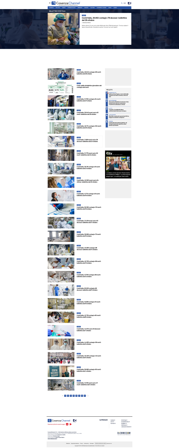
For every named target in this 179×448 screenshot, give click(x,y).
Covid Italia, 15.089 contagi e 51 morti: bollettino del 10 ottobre (88, 302)
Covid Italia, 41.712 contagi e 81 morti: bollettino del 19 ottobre (88, 194)
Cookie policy (86, 443)
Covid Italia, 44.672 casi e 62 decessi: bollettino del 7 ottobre (89, 329)
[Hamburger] (48, 2)
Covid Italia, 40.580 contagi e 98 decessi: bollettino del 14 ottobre (87, 248)
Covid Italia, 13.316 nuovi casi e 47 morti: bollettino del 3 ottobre (87, 383)
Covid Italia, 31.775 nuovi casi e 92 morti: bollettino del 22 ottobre (87, 154)
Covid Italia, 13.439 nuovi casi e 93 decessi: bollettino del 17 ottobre (87, 221)
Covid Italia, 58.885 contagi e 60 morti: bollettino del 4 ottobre (89, 370)
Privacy (81, 443)
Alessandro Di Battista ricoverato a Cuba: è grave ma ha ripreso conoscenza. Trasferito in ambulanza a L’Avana (119, 103)
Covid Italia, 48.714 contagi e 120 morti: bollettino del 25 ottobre (89, 127)
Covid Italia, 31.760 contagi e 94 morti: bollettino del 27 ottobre (89, 100)
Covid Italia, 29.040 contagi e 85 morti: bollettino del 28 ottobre (89, 73)
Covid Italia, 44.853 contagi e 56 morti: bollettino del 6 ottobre (89, 343)
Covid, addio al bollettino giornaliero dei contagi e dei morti (89, 86)
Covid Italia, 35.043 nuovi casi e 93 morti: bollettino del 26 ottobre (87, 113)
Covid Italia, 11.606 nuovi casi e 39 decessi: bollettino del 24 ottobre (87, 140)
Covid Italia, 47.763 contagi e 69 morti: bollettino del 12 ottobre (89, 275)
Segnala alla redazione (75, 443)
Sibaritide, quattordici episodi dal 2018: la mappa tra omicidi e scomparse (119, 116)
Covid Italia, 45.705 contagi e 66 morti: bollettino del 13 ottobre (89, 262)
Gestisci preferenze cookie (100, 443)
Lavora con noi (109, 443)
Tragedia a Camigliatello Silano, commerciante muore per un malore (117, 110)
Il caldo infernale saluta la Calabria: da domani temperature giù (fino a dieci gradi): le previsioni (118, 124)
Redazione (68, 443)
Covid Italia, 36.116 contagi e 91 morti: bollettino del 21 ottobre (88, 167)
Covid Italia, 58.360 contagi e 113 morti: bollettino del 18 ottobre (89, 208)
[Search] (122, 3)
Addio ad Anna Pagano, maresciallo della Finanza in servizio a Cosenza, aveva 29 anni (118, 95)
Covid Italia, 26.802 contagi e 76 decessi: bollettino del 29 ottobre (104, 19)
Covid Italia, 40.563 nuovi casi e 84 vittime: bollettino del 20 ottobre (88, 181)
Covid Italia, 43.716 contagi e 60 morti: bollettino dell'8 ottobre (89, 316)
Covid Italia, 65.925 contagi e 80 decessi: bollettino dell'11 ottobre (87, 289)
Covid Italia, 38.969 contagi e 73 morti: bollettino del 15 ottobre (89, 235)
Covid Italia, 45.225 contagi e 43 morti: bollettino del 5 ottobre (89, 356)
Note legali (92, 443)
